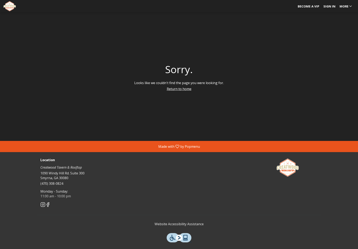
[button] (346, 6)
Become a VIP (308, 6)
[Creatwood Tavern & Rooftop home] (22, 6)
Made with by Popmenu (101, 146)
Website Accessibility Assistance (179, 224)
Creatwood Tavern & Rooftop (288, 167)
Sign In (329, 6)
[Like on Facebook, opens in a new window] (47, 205)
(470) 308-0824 (51, 183)
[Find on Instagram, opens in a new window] (42, 205)
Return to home (179, 89)
